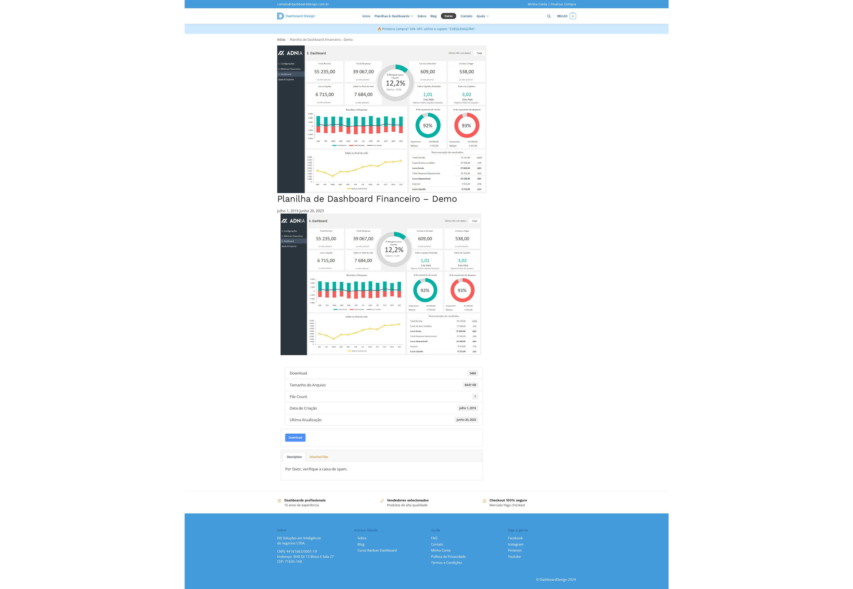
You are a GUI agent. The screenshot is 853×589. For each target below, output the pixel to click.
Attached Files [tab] (319, 457)
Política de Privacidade (448, 556)
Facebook (515, 538)
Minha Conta (537, 4)
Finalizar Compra (563, 4)
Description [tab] (294, 457)
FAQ (434, 538)
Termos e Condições (446, 562)
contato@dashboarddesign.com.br (303, 4)
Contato (437, 544)
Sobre (361, 538)
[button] (566, 16)
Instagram (515, 544)
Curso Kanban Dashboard (377, 550)
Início (281, 40)
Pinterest (515, 550)
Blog (360, 544)
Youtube (514, 556)
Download (295, 437)
